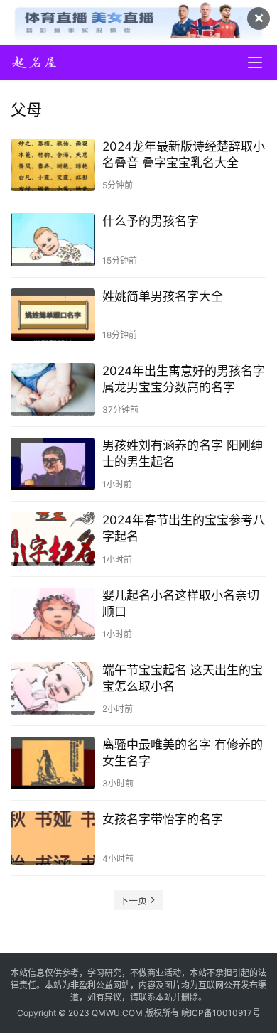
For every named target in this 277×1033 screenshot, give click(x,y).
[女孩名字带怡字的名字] (53, 837)
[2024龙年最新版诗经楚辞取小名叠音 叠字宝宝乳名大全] (53, 165)
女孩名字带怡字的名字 (162, 819)
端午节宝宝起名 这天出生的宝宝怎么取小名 (182, 678)
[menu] (255, 62)
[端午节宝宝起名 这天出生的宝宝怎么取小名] (53, 688)
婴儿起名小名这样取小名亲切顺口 (180, 603)
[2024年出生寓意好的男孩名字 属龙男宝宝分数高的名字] (53, 389)
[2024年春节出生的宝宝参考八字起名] (53, 538)
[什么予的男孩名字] (53, 239)
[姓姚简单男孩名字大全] (53, 314)
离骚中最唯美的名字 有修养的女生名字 (182, 752)
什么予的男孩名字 (150, 221)
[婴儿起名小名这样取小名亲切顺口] (53, 614)
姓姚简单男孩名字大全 (162, 296)
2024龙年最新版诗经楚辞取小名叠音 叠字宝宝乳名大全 (183, 154)
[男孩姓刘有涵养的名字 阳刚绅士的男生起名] (53, 464)
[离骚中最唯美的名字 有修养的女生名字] (53, 763)
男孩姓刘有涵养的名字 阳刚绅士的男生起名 (182, 453)
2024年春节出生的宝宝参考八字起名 (183, 528)
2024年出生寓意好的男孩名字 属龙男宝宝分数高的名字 (183, 379)
